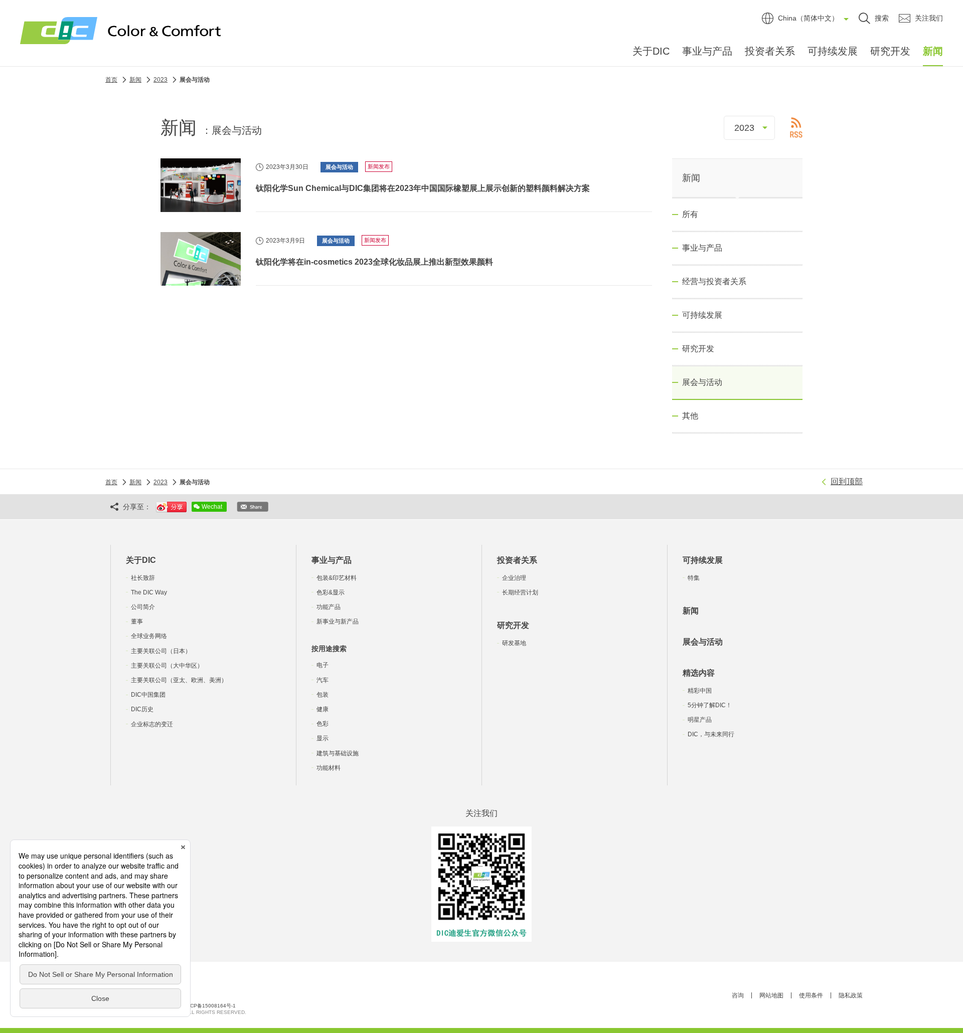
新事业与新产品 (337, 621)
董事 (137, 621)
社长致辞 (143, 577)
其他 (690, 415)
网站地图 (771, 995)
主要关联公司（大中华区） (167, 665)
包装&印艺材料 (336, 577)
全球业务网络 (149, 636)
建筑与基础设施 (337, 753)
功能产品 (328, 606)
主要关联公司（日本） (161, 651)
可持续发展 (833, 51)
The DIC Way (149, 592)
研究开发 (890, 51)
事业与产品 (707, 51)
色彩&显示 (330, 592)
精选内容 (699, 673)
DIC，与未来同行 (711, 734)
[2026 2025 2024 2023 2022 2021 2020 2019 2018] (749, 128)
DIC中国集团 (148, 694)
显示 (322, 738)
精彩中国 (700, 690)
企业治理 (514, 577)
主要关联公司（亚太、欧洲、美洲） (179, 680)
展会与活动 (703, 642)
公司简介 (143, 606)
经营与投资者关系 (714, 281)
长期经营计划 (520, 592)
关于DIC (651, 51)
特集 (694, 577)
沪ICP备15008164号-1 (210, 1005)
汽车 (322, 680)
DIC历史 (142, 709)
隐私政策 (851, 995)
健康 (322, 709)
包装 (322, 694)
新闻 (933, 51)
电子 (322, 665)
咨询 (738, 995)
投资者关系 (770, 51)
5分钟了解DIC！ (710, 705)
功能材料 (328, 767)
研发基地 (514, 643)
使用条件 (811, 995)
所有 (690, 214)
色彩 (322, 723)
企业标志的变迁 (152, 724)
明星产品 (700, 719)
